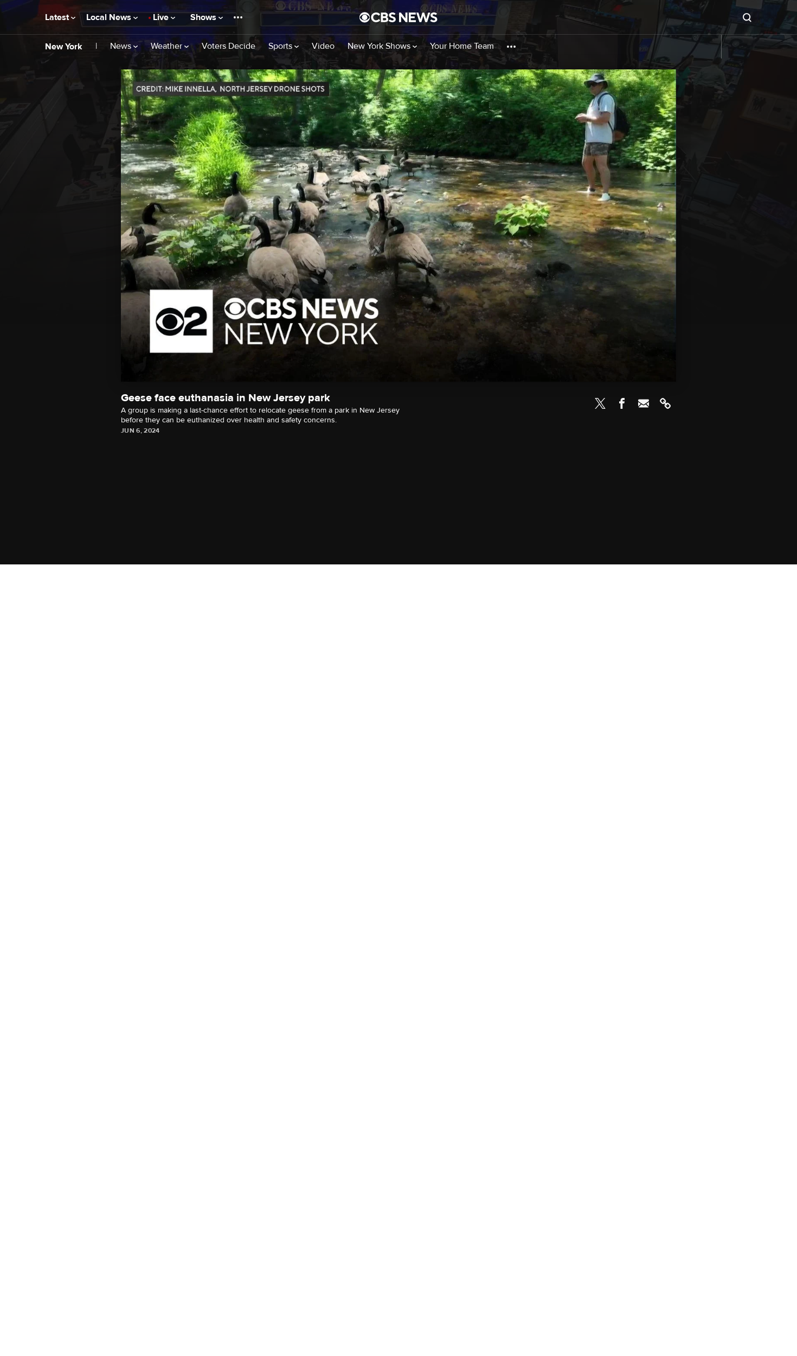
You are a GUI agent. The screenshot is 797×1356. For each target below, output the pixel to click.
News (121, 46)
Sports (281, 46)
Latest (58, 17)
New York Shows (380, 46)
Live (162, 17)
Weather (167, 46)
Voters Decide (228, 46)
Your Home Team (462, 46)
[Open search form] (747, 17)
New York (63, 46)
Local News (109, 17)
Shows (204, 17)
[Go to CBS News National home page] (398, 17)
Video (323, 46)
